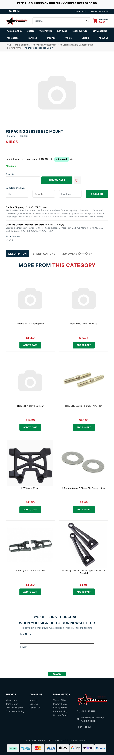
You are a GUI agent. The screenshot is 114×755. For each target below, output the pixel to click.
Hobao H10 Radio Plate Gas (83, 323)
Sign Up (57, 674)
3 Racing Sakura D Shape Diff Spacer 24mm (83, 488)
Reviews (67, 253)
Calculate (97, 194)
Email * (23, 647)
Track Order (12, 704)
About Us (103, 38)
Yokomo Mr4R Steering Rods (30, 323)
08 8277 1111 (88, 711)
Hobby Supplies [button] (79, 31)
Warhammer (45, 31)
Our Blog (34, 704)
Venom (68, 38)
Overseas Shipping (15, 711)
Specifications (44, 253)
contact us (80, 11)
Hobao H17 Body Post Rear (30, 406)
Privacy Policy (60, 704)
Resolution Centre (14, 707)
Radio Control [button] (14, 31)
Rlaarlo (32, 38)
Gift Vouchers (99, 31)
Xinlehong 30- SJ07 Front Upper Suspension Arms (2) (83, 571)
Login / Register (99, 11)
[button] (77, 180)
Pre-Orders (13, 38)
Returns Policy (60, 711)
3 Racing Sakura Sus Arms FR (30, 570)
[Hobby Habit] (17, 20)
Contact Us (35, 707)
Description (17, 253)
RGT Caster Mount (30, 488)
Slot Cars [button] (62, 31)
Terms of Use (59, 700)
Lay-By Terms (60, 707)
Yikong (85, 38)
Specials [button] (51, 38)
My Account (11, 700)
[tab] (17, 253)
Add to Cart (57, 180)
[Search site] (87, 20)
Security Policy (60, 715)
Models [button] (30, 31)
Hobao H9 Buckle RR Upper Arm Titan (83, 406)
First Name (26, 634)
